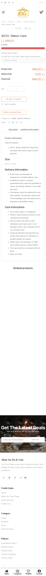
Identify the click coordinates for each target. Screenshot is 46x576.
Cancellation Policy (9, 543)
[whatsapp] (13, 2)
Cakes (19, 22)
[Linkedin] (21, 122)
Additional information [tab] (29, 130)
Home (3, 22)
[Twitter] (13, 122)
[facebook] (1, 2)
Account (39, 574)
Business (4, 522)
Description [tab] (13, 130)
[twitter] (5, 2)
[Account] (39, 571)
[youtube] (25, 477)
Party (3, 525)
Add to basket (15, 99)
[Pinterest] (17, 122)
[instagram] (9, 2)
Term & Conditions (8, 554)
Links (41, 2)
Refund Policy (6, 551)
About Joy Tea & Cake (10, 496)
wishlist (28, 574)
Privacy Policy (7, 558)
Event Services (7, 500)
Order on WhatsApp (12, 112)
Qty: (2, 89)
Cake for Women (29, 22)
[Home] (6, 571)
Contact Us (5, 504)
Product (11, 22)
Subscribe (35, 440)
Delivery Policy (7, 547)
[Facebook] (9, 122)
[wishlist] (28, 571)
